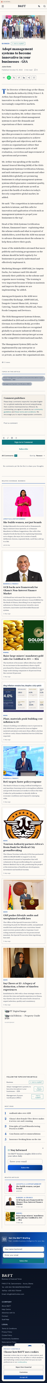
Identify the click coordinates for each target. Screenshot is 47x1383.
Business (6, 44)
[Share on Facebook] (19, 78)
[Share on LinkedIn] (24, 78)
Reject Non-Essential (23, 1367)
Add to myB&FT (19, 43)
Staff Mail (5, 1319)
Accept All (23, 1377)
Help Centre (6, 1309)
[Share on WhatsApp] (9, 78)
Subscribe (23, 449)
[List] (16, 438)
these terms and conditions (25, 412)
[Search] (43, 6)
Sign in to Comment (23, 442)
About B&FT (6, 1306)
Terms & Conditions (9, 1328)
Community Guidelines (10, 1339)
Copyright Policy (8, 1345)
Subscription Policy (9, 1342)
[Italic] (8, 438)
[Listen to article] (4, 78)
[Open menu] (3, 6)
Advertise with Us (8, 1313)
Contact (5, 1316)
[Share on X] (14, 78)
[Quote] (12, 438)
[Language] (39, 6)
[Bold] (4, 438)
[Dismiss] (43, 1148)
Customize (23, 1372)
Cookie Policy (7, 1335)
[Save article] (34, 78)
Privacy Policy (7, 1332)
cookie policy (22, 1362)
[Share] (29, 78)
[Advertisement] (23, 1047)
